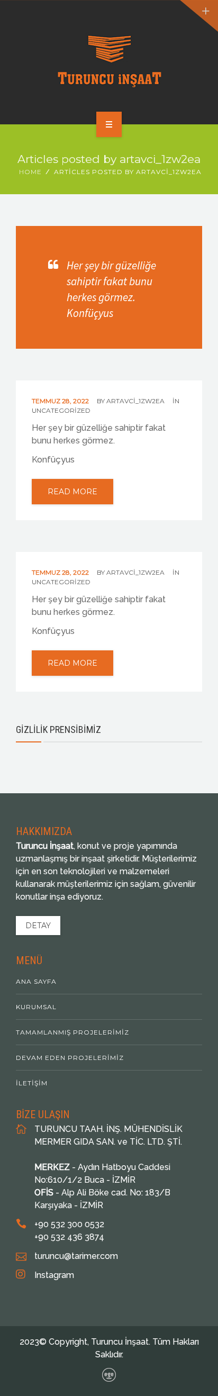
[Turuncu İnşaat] (109, 60)
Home (30, 172)
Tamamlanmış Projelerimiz (72, 1032)
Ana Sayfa (36, 981)
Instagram (54, 1275)
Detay (38, 925)
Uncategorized (61, 410)
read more (72, 491)
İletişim (32, 1083)
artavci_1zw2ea (135, 401)
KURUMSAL (36, 1007)
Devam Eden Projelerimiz (70, 1058)
